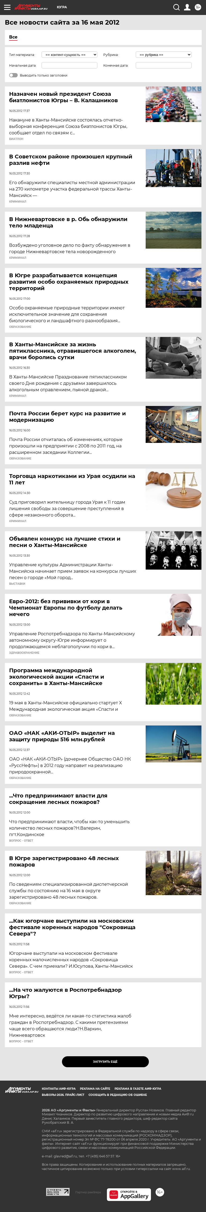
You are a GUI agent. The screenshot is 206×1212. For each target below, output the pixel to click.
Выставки (17, 584)
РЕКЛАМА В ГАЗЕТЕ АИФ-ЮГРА (138, 1089)
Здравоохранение (24, 653)
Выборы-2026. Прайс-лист (63, 1095)
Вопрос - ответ (21, 840)
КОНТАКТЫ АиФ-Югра (59, 1089)
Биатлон (16, 139)
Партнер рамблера (88, 1192)
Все (13, 37)
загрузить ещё (105, 1061)
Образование (20, 327)
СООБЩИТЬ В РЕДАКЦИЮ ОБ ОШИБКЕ (118, 1095)
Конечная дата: (115, 65)
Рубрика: (111, 55)
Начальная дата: (22, 65)
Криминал (17, 201)
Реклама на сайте (95, 1089)
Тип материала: (22, 55)
